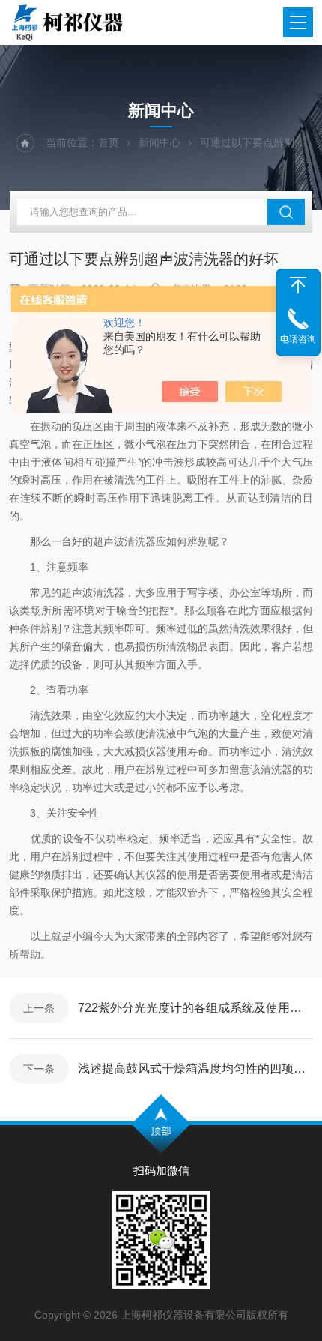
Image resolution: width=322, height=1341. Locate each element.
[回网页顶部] (298, 285)
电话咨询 (298, 339)
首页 (108, 142)
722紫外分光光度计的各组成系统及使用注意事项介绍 (195, 1007)
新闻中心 (159, 142)
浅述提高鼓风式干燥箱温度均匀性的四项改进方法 (195, 1068)
